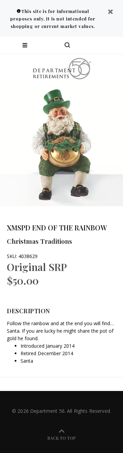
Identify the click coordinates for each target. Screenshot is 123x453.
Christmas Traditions (39, 241)
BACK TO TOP (61, 438)
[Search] (67, 45)
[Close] (110, 12)
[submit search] (90, 45)
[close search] (112, 45)
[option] (61, 145)
